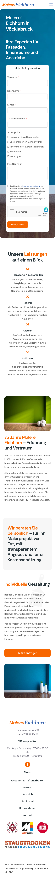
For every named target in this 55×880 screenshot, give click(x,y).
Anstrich (27, 330)
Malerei (27, 303)
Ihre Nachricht (15, 163)
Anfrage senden (17, 224)
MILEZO (9, 872)
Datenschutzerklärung (31, 186)
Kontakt (27, 815)
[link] (27, 844)
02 (27, 296)
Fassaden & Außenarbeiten (27, 275)
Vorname (12, 77)
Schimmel (27, 358)
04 (27, 352)
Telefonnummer (16, 118)
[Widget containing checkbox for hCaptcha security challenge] (27, 211)
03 (27, 324)
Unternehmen (27, 808)
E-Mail (10, 104)
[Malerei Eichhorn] (28, 4)
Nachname (13, 90)
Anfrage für (13, 132)
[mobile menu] (51, 4)
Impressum (26, 868)
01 (27, 269)
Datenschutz (40, 868)
